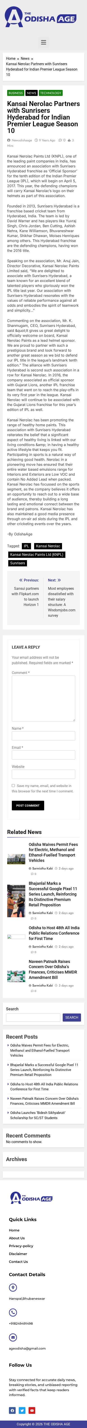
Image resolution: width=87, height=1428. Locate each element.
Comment (21, 673)
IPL (26, 546)
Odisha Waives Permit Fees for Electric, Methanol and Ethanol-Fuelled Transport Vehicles (40, 1050)
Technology (50, 93)
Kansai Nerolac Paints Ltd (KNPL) (36, 554)
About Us (17, 1238)
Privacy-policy (21, 1246)
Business (16, 93)
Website (18, 767)
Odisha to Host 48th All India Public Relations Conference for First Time (54, 933)
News (31, 93)
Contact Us (18, 1261)
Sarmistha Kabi (42, 868)
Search (12, 1009)
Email (17, 747)
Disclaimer (18, 1254)
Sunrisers (17, 563)
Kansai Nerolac (48, 546)
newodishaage (22, 140)
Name (18, 728)
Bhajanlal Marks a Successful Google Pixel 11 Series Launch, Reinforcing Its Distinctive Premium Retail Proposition (53, 894)
